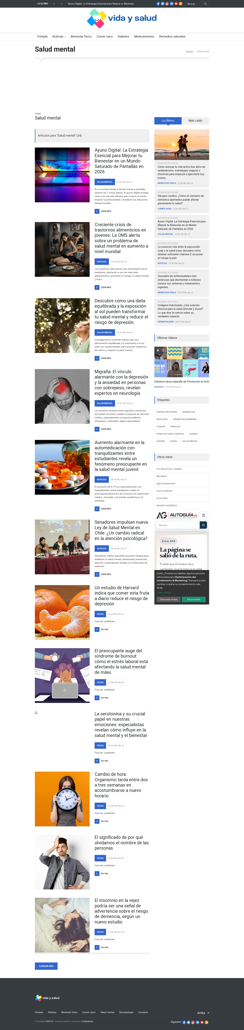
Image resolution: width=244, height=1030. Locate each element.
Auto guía (162, 498)
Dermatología (166, 322)
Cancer (161, 426)
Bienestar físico (81, 36)
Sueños (193, 434)
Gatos (173, 441)
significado (188, 412)
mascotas (162, 419)
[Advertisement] (122, 87)
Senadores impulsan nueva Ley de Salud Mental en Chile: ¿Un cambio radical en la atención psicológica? (121, 530)
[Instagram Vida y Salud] (167, 4)
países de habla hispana (170, 434)
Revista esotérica (167, 505)
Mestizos (161, 476)
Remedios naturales (172, 36)
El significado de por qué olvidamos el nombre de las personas (122, 843)
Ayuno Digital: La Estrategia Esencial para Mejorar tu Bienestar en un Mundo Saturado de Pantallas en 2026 (121, 161)
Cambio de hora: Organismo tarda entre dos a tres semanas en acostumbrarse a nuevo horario (121, 785)
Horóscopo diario (167, 412)
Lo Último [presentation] (168, 120)
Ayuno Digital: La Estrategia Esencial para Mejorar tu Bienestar (101, 3)
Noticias (57, 36)
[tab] (168, 122)
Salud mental (105, 182)
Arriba (201, 1013)
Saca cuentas (164, 491)
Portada (42, 36)
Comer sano (105, 36)
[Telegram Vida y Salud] (171, 4)
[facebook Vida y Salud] (158, 4)
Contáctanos (87, 1021)
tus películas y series (169, 469)
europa (161, 441)
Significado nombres (185, 419)
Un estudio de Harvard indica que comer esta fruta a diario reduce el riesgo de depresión (122, 596)
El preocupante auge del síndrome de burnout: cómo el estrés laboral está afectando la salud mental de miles (121, 661)
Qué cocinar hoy (166, 484)
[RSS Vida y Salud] (180, 4)
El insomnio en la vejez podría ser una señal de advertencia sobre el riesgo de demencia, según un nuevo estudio (121, 911)
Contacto (143, 1012)
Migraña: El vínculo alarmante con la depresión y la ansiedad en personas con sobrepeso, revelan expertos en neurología (121, 382)
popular (175, 426)
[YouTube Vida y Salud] (176, 4)
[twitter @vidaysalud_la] (162, 4)
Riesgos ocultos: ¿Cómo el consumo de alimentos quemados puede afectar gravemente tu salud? (181, 199)
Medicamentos (144, 36)
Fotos (100, 614)
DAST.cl (49, 1021)
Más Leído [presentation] (195, 120)
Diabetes (123, 36)
